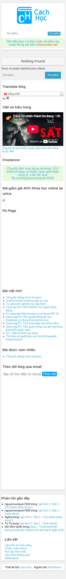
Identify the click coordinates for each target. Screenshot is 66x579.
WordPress (54, 567)
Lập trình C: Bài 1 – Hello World (38, 523)
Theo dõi (49, 374)
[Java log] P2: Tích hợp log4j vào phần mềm (32, 323)
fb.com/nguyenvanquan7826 (33, 178)
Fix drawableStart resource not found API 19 (32, 313)
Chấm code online (16, 548)
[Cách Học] (33, 23)
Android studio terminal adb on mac (27, 300)
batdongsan (12, 558)
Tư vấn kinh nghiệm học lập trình (25, 303)
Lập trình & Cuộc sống (18, 545)
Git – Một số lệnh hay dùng (22, 333)
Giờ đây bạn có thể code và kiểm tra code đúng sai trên (33, 43)
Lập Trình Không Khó (17, 555)
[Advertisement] (28, 432)
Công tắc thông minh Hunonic (24, 297)
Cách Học (26, 567)
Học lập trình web (15, 551)
